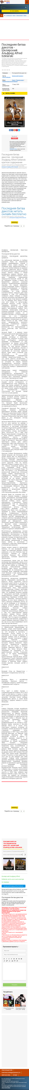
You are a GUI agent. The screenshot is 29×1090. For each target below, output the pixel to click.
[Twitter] (19, 130)
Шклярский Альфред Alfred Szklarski (10, 167)
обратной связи (6, 1087)
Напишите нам (13, 149)
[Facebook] (12, 130)
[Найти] (26, 7)
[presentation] (4, 958)
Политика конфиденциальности (11, 1072)
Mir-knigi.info (9, 2)
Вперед (14, 222)
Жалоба (14, 138)
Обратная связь (6, 1075)
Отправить (14, 984)
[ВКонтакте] (10, 130)
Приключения (20, 80)
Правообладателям (7, 1070)
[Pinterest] (17, 130)
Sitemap (15, 1075)
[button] (4, 959)
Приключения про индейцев (9, 81)
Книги (13, 80)
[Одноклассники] (14, 130)
